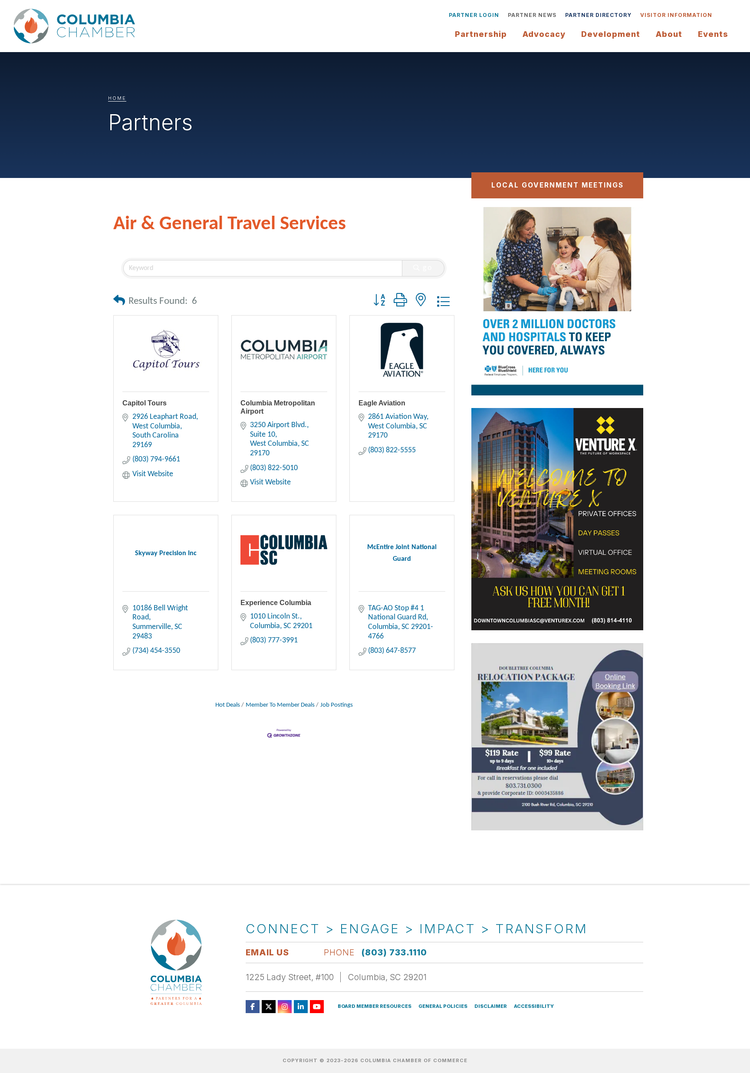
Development (610, 34)
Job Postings (336, 705)
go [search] (428, 268)
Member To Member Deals (280, 705)
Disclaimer (490, 1006)
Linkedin (301, 1006)
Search (723, 15)
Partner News (532, 15)
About (669, 34)
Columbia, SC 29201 (387, 977)
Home (117, 98)
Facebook (253, 1006)
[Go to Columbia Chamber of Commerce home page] (77, 26)
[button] (119, 302)
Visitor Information (676, 15)
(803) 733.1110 (394, 952)
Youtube (317, 1006)
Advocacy (544, 34)
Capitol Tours (144, 403)
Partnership (481, 34)
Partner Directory (598, 15)
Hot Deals (227, 705)
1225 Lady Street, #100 (290, 977)
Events (713, 34)
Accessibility (534, 1006)
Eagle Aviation (382, 403)
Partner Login (474, 15)
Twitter (269, 1006)
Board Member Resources (374, 1006)
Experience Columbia (275, 602)
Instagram (285, 1006)
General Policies (442, 1006)
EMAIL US (267, 952)
